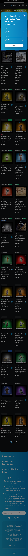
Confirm (14, 45)
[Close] (24, 15)
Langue (7, 36)
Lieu (6, 28)
